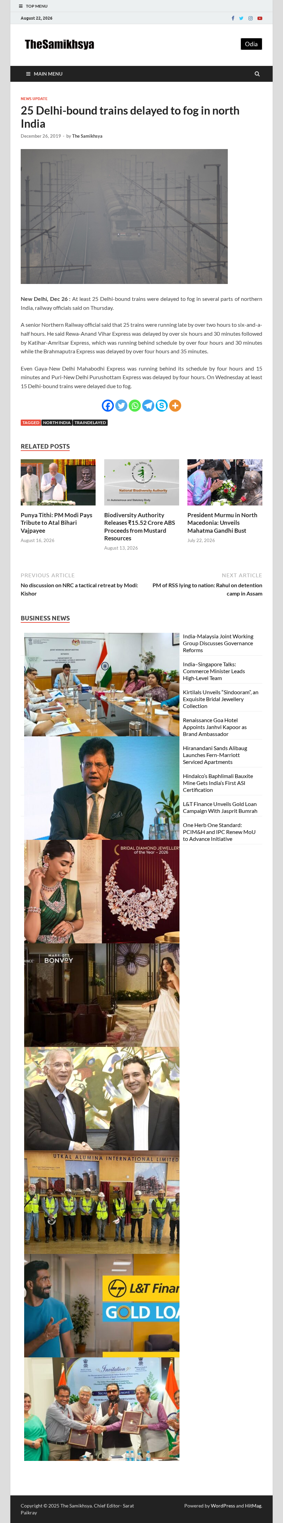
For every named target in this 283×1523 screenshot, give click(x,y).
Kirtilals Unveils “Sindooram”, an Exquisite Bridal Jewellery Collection (220, 699)
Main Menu (48, 74)
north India (57, 422)
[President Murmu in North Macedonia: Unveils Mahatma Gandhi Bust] (224, 507)
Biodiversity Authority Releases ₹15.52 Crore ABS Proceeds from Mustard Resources (139, 526)
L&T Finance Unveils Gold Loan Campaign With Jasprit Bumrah (220, 807)
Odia (251, 44)
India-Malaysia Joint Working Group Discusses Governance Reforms (218, 643)
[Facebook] (233, 18)
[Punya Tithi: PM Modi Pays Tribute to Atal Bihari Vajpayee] (58, 507)
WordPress (223, 1506)
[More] (175, 406)
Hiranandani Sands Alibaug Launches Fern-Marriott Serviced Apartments (215, 755)
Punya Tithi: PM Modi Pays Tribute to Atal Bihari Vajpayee (56, 522)
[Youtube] (260, 18)
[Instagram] (250, 18)
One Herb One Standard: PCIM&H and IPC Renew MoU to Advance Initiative (219, 832)
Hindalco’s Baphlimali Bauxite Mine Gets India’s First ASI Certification (218, 783)
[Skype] (162, 406)
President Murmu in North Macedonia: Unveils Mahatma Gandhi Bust (222, 522)
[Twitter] (241, 18)
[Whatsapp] (135, 406)
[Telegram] (148, 406)
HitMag (253, 1506)
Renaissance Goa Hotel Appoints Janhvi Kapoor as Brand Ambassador (215, 727)
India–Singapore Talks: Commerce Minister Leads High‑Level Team (214, 671)
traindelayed (90, 422)
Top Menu (37, 6)
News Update (34, 98)
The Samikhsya (87, 136)
